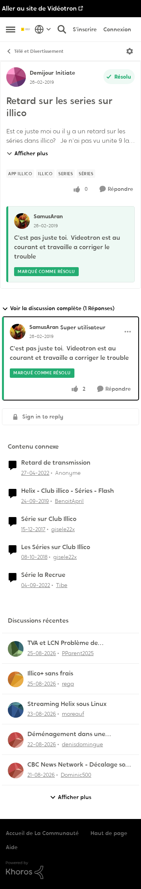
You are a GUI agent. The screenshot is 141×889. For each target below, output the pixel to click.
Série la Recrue (43, 575)
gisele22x (63, 529)
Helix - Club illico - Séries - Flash (67, 491)
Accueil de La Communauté (42, 833)
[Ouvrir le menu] (129, 51)
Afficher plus (31, 153)
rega (68, 683)
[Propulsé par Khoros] (70, 870)
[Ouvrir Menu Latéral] (10, 29)
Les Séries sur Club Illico (55, 547)
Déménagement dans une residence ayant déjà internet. (72, 734)
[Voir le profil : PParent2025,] (16, 649)
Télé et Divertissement (38, 51)
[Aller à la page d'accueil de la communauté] (26, 29)
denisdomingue (82, 744)
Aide (12, 847)
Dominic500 (76, 774)
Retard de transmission (55, 463)
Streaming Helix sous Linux (67, 704)
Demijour (42, 72)
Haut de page (108, 833)
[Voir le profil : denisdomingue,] (16, 740)
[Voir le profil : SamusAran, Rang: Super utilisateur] (17, 331)
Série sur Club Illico (48, 519)
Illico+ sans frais (50, 673)
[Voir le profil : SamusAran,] (22, 221)
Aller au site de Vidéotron (39, 8)
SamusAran (48, 216)
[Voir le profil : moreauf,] (16, 710)
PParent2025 (78, 653)
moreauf (73, 713)
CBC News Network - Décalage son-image (79, 765)
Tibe (61, 585)
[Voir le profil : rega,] (16, 679)
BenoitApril (69, 501)
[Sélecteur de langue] (42, 29)
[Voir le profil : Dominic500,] (16, 770)
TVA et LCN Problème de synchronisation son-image (67, 643)
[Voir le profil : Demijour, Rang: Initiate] (16, 77)
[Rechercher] (62, 29)
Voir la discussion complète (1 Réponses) (62, 308)
